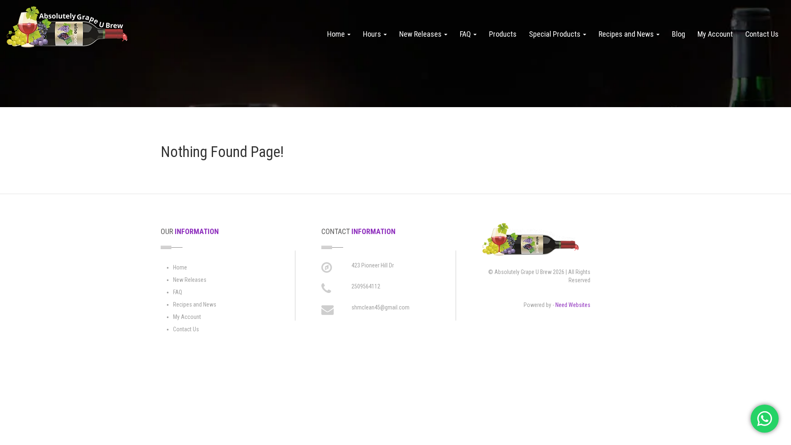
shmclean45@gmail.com (380, 307)
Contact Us (762, 34)
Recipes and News (627, 34)
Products (503, 34)
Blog (678, 34)
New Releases (421, 34)
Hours (373, 34)
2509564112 (365, 286)
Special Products (555, 34)
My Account (715, 34)
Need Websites (572, 305)
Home (336, 34)
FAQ (466, 34)
